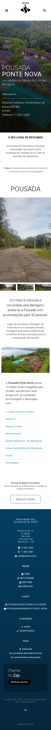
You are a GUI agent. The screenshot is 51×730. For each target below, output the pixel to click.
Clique (7, 168)
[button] (6, 10)
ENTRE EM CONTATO (19, 682)
